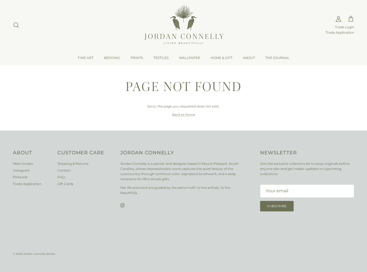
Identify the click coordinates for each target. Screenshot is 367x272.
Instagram (21, 170)
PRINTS (137, 58)
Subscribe (277, 206)
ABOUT (249, 58)
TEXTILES (160, 58)
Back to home (183, 115)
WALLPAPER (189, 58)
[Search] (16, 25)
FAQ (61, 177)
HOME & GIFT (221, 58)
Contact (64, 170)
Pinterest (20, 177)
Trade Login (344, 27)
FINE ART (85, 58)
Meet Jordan (23, 164)
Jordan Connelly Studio (39, 254)
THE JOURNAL (277, 58)
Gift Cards (65, 184)
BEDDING (112, 58)
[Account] (337, 19)
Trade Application (340, 32)
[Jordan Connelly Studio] (183, 25)
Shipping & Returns (72, 164)
